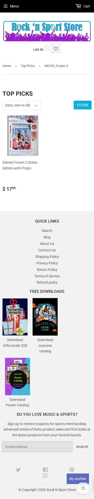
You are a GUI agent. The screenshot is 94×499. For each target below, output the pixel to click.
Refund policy (47, 282)
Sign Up (82, 447)
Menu (14, 6)
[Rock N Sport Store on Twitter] (18, 471)
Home (7, 66)
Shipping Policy (47, 257)
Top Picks (28, 66)
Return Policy (47, 270)
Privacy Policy (47, 263)
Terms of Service (47, 276)
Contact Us (47, 250)
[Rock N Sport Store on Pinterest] (71, 471)
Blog (47, 237)
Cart (86, 6)
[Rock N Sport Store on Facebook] (45, 471)
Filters (82, 105)
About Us (47, 244)
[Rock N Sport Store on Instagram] (45, 477)
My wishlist (77, 479)
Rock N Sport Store (61, 490)
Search (47, 231)
